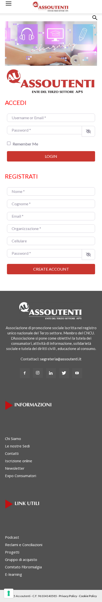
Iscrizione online (18, 460)
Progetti (12, 552)
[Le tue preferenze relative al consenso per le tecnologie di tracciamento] (8, 593)
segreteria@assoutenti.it (60, 359)
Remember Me (25, 143)
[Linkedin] (51, 373)
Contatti (12, 453)
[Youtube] (77, 373)
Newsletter (15, 468)
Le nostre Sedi (17, 445)
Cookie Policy (88, 596)
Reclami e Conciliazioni (23, 544)
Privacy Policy (68, 596)
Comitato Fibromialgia (23, 566)
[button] (95, 21)
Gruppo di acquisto (21, 559)
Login (51, 156)
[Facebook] (25, 373)
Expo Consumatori (20, 475)
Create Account (51, 269)
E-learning (13, 574)
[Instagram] (38, 373)
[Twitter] (64, 373)
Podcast (12, 537)
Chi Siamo (13, 438)
